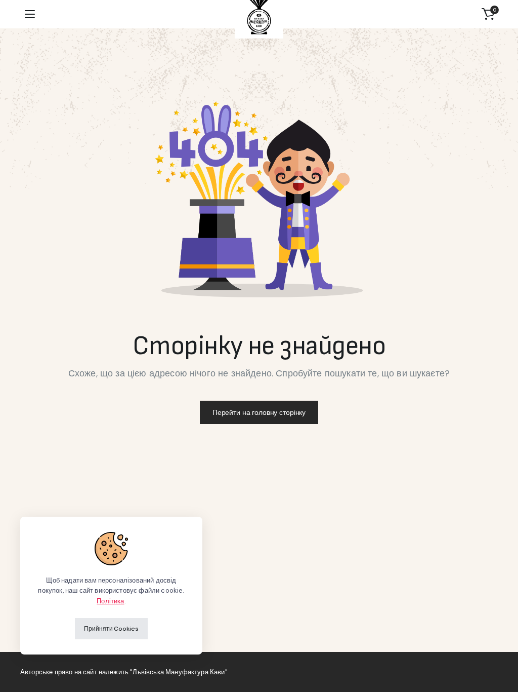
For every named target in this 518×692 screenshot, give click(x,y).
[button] (488, 14)
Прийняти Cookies (111, 629)
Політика (110, 601)
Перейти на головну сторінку (259, 412)
